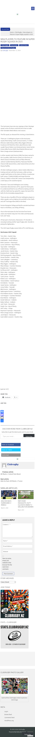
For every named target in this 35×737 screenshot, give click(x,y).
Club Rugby (18, 32)
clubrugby (5, 50)
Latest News (24, 45)
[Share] (18, 420)
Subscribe (29, 436)
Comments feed (9, 717)
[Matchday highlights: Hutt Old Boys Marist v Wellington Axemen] (26, 494)
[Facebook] (18, 411)
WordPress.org (9, 720)
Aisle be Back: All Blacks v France (11, 481)
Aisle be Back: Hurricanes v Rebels (6, 503)
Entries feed (8, 714)
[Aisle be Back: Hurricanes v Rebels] (9, 494)
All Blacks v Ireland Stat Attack (11, 474)
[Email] (18, 417)
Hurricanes (14, 45)
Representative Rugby (8, 48)
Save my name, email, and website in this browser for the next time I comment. (7, 564)
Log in (6, 711)
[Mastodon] (18, 414)
